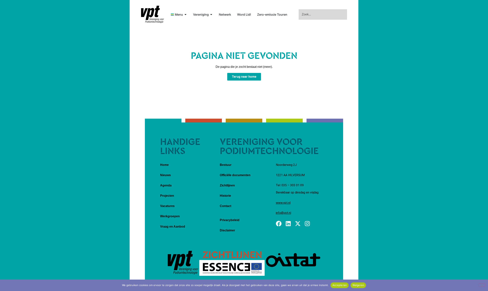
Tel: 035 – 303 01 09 (290, 185)
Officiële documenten (235, 175)
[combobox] (323, 14)
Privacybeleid (229, 220)
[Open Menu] (185, 14)
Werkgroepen (170, 216)
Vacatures (167, 206)
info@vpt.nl (283, 213)
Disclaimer (227, 230)
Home (164, 164)
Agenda (166, 185)
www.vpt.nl (283, 203)
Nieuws (165, 175)
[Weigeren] (482, 285)
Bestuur (225, 164)
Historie (225, 195)
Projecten (167, 195)
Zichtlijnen (227, 185)
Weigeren (358, 285)
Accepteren (339, 285)
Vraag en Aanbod (172, 226)
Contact (225, 206)
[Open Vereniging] (211, 14)
